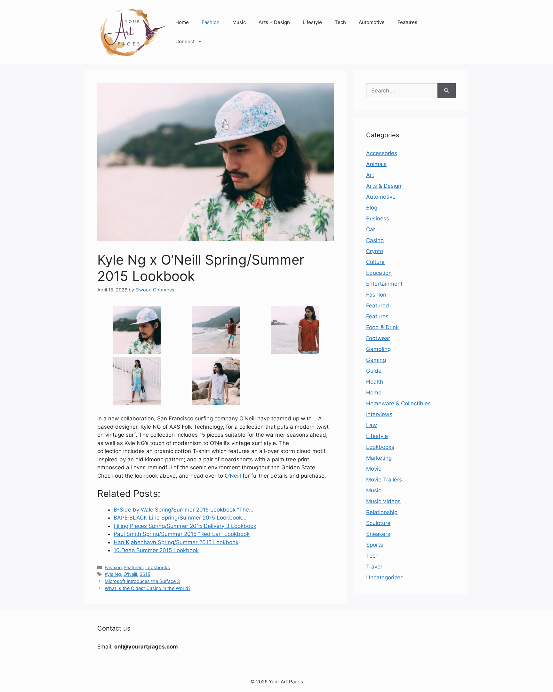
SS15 (145, 574)
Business (377, 218)
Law (371, 425)
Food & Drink (382, 327)
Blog (371, 207)
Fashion (211, 22)
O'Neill (130, 574)
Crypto (374, 251)
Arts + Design (274, 22)
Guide (373, 371)
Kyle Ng (113, 574)
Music (239, 22)
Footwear (378, 338)
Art (370, 175)
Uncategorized (385, 577)
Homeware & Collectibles (398, 403)
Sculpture (378, 523)
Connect (185, 41)
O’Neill (233, 476)
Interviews (379, 414)
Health (374, 381)
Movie (373, 468)
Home (182, 22)
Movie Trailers (384, 479)
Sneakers (378, 534)
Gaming (376, 360)
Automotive (372, 22)
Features (407, 22)
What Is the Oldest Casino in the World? (147, 588)
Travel (374, 566)
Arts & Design (383, 186)
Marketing (379, 458)
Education (379, 273)
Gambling (378, 349)
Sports (374, 545)
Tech (340, 22)
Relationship (381, 512)
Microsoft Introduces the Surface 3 (142, 581)
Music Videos (383, 501)
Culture (375, 262)
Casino (375, 240)
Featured (133, 567)
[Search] (446, 91)
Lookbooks (157, 567)
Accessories (381, 153)
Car (370, 229)
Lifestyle (312, 22)
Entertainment (384, 284)
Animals (376, 164)
